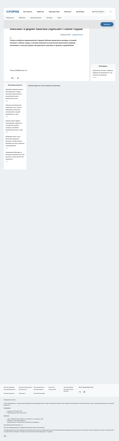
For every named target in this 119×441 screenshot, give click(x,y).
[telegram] (18, 78)
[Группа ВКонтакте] (80, 392)
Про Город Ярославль (39, 387)
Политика (67, 12)
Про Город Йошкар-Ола (9, 389)
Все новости (27, 12)
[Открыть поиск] (110, 11)
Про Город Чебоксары (9, 387)
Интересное (10, 18)
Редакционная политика (10, 399)
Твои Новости (22, 393)
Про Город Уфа (52, 389)
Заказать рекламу (35, 18)
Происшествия (54, 12)
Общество (40, 12)
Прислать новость (98, 11)
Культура (49, 18)
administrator (77, 35)
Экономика (80, 12)
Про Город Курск (23, 389)
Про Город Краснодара (39, 393)
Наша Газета (52, 387)
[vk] (12, 78)
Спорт (59, 18)
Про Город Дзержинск (9, 393)
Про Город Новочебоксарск (25, 387)
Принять (107, 24)
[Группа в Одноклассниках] (84, 392)
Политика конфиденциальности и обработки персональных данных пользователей (24, 427)
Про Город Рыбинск (38, 389)
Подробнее (49, 431)
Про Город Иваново (68, 387)
